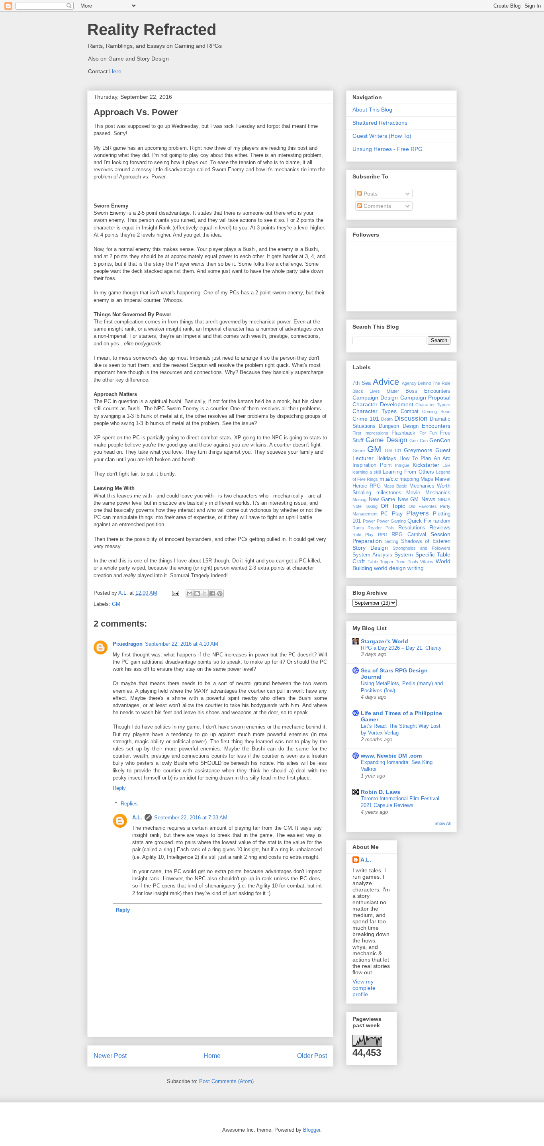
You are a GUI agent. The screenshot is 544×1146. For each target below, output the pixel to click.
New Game (382, 499)
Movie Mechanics (428, 493)
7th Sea (361, 383)
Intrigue (402, 465)
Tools (413, 561)
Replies (129, 803)
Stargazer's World (384, 641)
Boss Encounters (427, 391)
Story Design (370, 548)
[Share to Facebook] (212, 593)
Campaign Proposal (425, 397)
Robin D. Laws (380, 792)
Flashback (403, 433)
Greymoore (418, 450)
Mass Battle (395, 486)
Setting (391, 541)
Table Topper (381, 561)
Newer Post (110, 1055)
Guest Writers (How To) (381, 136)
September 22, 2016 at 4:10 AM (181, 644)
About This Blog (372, 109)
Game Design (386, 440)
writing (415, 568)
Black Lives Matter (375, 391)
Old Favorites (423, 506)
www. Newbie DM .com (391, 755)
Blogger (311, 1130)
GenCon (439, 440)
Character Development (382, 404)
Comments (376, 206)
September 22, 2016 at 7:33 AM (190, 818)
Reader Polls (381, 527)
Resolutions (411, 528)
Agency (409, 383)
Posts (370, 193)
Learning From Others (408, 472)
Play (397, 513)
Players (417, 513)
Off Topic (393, 506)
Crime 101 (365, 418)
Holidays (386, 458)
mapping (409, 479)
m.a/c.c (389, 479)
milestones (388, 493)
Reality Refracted (151, 29)
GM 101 (393, 450)
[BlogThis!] (197, 593)
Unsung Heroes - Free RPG (387, 149)
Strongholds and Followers (421, 548)
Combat (410, 411)
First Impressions (370, 433)
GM (116, 604)
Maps (427, 479)
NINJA (444, 499)
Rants (358, 527)
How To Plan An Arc (424, 458)
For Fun (428, 433)
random (441, 521)
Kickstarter (426, 465)
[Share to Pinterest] (220, 593)
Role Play (363, 534)
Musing (359, 499)
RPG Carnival (408, 534)
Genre (358, 450)
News (428, 499)
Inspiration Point (372, 465)
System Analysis (372, 555)
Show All (442, 823)
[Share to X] (205, 593)
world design (390, 568)
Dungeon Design (398, 426)
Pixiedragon (128, 644)
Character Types (374, 411)
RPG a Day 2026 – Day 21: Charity (401, 648)
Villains (426, 561)
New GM (408, 499)
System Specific (414, 554)
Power (369, 521)
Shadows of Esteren (426, 541)
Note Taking (365, 506)
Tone (400, 561)
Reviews (439, 527)
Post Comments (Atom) (226, 1081)
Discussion (410, 418)
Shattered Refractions (379, 122)
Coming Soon (436, 411)
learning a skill (366, 472)
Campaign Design (375, 397)
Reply (119, 788)
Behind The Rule (434, 383)
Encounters (436, 426)
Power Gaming (391, 521)
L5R (446, 465)
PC (384, 514)
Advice (386, 382)
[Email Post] (175, 593)
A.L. (137, 818)
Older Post (312, 1055)
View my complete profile (364, 987)
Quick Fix (419, 520)
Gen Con (418, 440)
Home (212, 1055)
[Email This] (190, 593)
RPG (382, 534)
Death (387, 419)
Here (115, 71)
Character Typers (432, 404)
